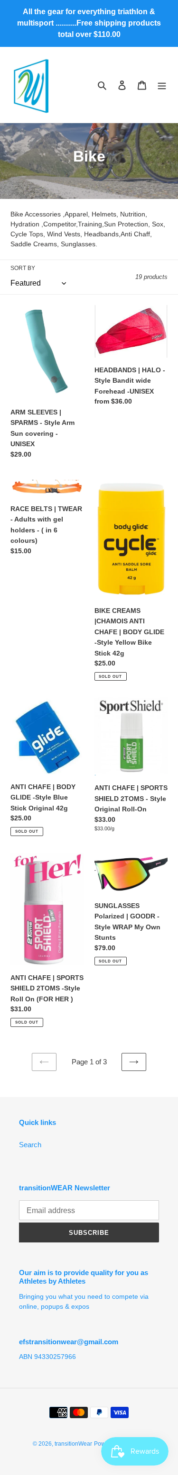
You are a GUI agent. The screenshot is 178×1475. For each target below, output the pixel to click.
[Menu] (162, 85)
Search (30, 1145)
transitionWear (73, 1443)
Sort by (22, 268)
